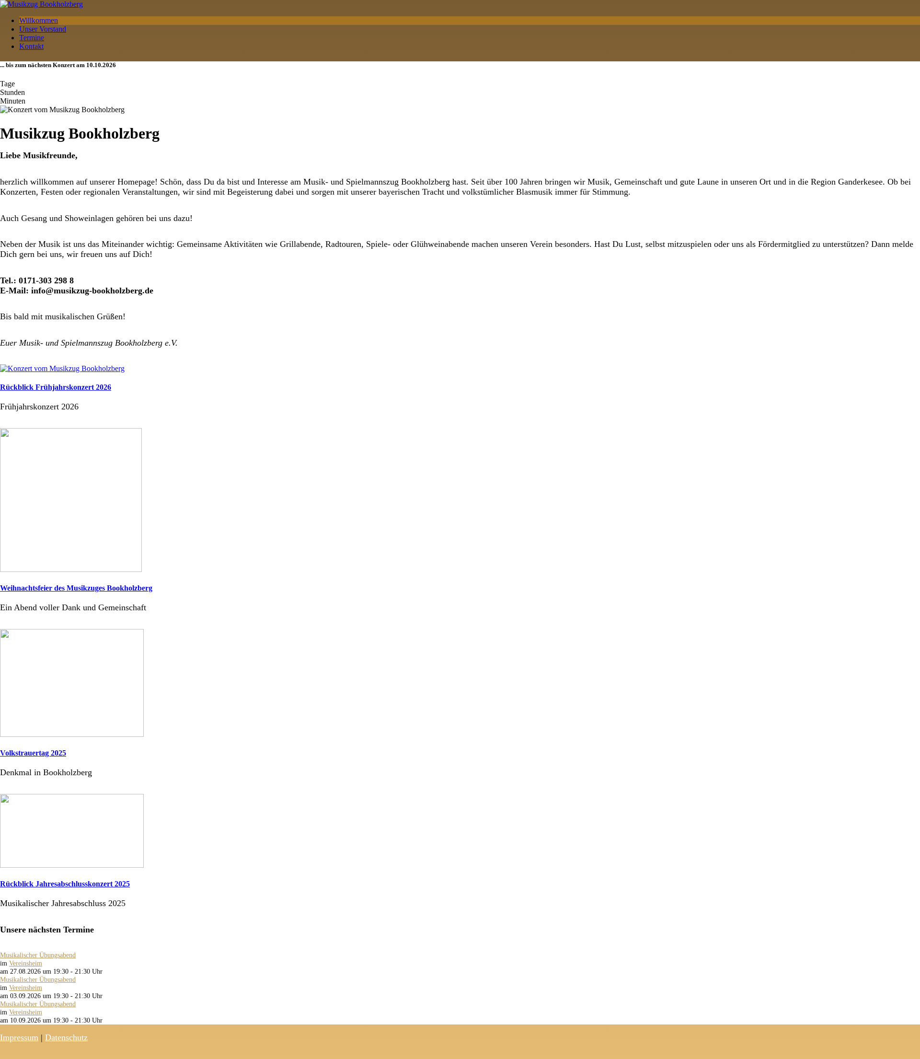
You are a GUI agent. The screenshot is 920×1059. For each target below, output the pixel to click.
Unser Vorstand (42, 29)
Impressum (19, 1037)
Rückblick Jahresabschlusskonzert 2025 (65, 884)
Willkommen (38, 20)
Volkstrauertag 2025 (33, 753)
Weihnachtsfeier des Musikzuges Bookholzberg (76, 588)
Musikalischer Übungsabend (38, 955)
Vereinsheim (25, 963)
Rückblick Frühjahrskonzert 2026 (55, 387)
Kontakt (31, 46)
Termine (31, 38)
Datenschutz (66, 1037)
